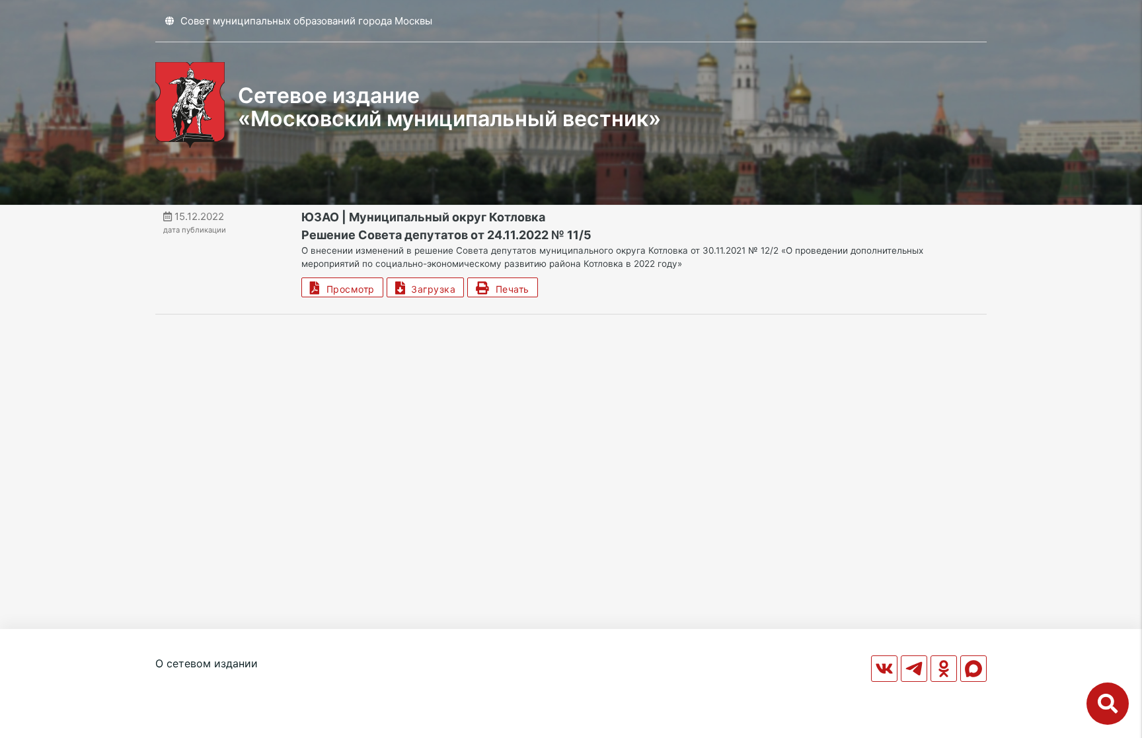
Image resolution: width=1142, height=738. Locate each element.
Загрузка (430, 289)
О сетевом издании (206, 663)
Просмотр (348, 289)
